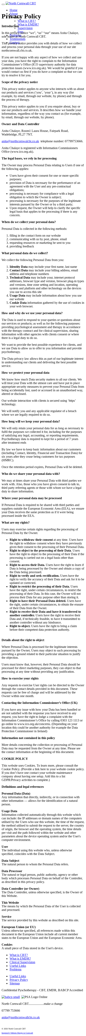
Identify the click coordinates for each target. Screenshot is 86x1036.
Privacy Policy (19, 979)
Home (13, 10)
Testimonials (17, 39)
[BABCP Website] (11, 997)
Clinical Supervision (22, 962)
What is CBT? (27, 21)
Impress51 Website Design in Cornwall (17, 1033)
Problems (15, 969)
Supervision (25, 28)
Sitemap (15, 983)
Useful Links (18, 965)
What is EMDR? (28, 24)
